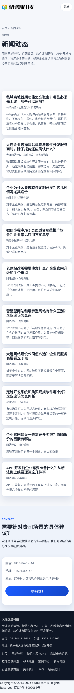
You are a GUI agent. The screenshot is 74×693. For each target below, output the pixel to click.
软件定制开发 (10, 661)
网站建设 (17, 654)
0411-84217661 (24, 563)
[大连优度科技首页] (18, 7)
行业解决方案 (10, 669)
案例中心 (44, 661)
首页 (4, 28)
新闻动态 (59, 661)
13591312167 (23, 571)
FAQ (41, 669)
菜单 (66, 7)
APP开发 (28, 661)
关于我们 (28, 669)
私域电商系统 (59, 654)
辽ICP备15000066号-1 (28, 688)
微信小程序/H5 (36, 654)
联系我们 (37, 591)
